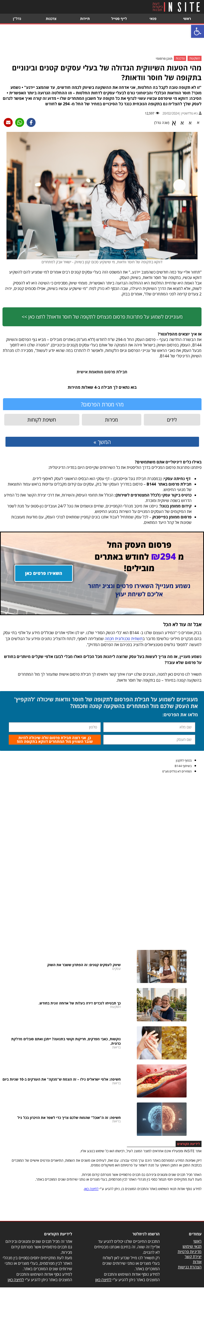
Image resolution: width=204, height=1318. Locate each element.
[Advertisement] (102, 40)
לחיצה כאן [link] (91, 1188)
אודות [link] (197, 1261)
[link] (197, 31)
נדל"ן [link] (17, 18)
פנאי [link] (153, 18)
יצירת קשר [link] (193, 1256)
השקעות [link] (194, 58)
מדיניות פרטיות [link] (190, 1251)
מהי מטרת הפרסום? (102, 404)
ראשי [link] (187, 18)
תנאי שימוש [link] (192, 1246)
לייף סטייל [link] (119, 18)
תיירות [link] (85, 18)
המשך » (102, 441)
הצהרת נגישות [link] (190, 1267)
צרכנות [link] (51, 18)
